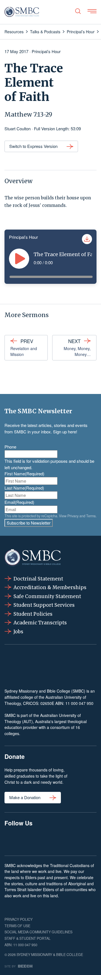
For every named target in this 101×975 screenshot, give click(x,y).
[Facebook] (10, 840)
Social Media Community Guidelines (38, 931)
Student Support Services (44, 605)
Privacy (73, 515)
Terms (91, 515)
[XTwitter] (70, 840)
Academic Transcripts (40, 623)
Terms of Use (17, 925)
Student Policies (32, 614)
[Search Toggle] (78, 11)
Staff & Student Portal (27, 938)
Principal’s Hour (46, 51)
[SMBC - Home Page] (21, 12)
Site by (10, 966)
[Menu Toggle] (92, 11)
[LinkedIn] (50, 840)
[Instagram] (30, 840)
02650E (47, 703)
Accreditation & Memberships (49, 587)
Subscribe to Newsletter (28, 523)
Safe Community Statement (47, 596)
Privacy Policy (18, 919)
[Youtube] (90, 840)
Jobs (18, 632)
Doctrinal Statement (38, 579)
